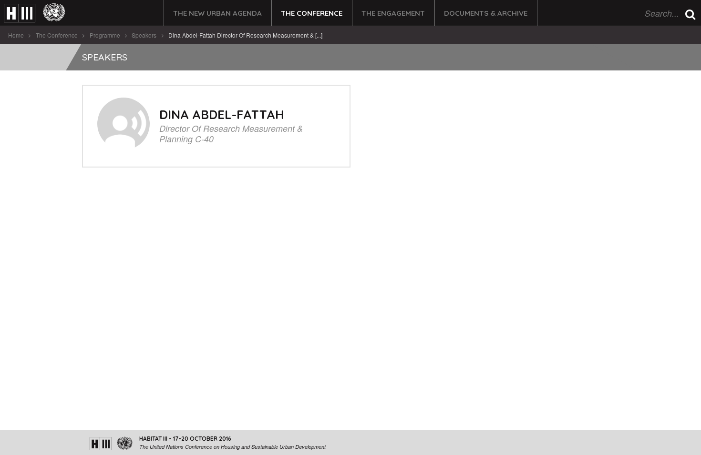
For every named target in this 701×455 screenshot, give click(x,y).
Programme (105, 35)
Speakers (144, 35)
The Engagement (393, 13)
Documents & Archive (485, 13)
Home (16, 35)
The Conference (311, 13)
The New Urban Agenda (217, 13)
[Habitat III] (34, 13)
